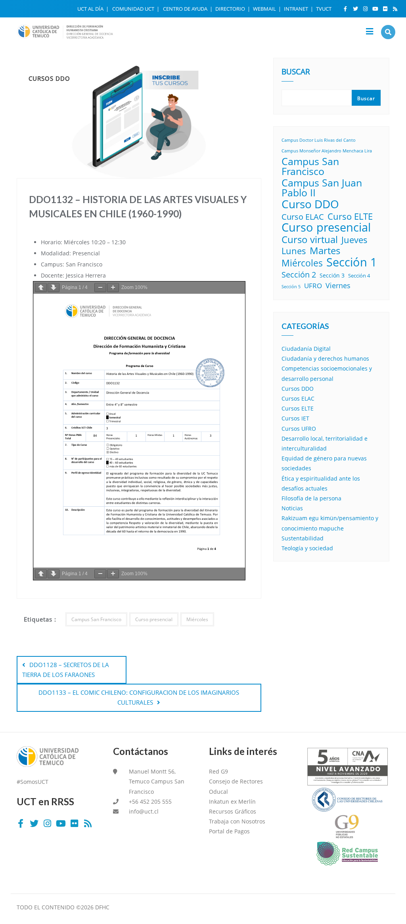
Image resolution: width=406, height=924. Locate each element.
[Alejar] (100, 287)
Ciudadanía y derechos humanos (325, 358)
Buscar (296, 72)
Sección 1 (351, 262)
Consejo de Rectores (236, 781)
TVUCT (323, 8)
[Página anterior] (41, 287)
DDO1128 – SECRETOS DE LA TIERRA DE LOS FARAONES (65, 670)
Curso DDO (310, 204)
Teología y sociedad (307, 548)
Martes (325, 251)
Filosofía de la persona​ (311, 498)
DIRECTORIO (230, 8)
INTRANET (296, 8)
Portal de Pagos (229, 831)
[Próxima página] (53, 287)
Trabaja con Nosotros (237, 821)
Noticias (292, 508)
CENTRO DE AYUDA (186, 8)
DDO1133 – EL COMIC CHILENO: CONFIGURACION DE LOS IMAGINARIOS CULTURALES (138, 697)
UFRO (313, 285)
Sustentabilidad (303, 538)
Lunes (294, 251)
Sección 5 (291, 286)
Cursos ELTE (298, 408)
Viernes (338, 285)
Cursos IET (295, 418)
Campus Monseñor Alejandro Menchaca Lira (327, 151)
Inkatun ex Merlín (232, 801)
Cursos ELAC (298, 398)
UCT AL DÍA (91, 8)
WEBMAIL (265, 8)
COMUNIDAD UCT (133, 8)
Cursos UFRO (299, 428)
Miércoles (197, 619)
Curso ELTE (350, 216)
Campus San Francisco (96, 619)
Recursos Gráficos (232, 811)
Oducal (218, 791)
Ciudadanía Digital (306, 348)
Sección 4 (359, 275)
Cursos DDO (298, 388)
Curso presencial (153, 619)
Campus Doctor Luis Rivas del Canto (319, 140)
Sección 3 (332, 275)
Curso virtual (310, 239)
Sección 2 (299, 274)
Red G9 (218, 771)
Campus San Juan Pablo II (322, 188)
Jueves (354, 240)
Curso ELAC (303, 217)
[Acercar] (113, 287)
